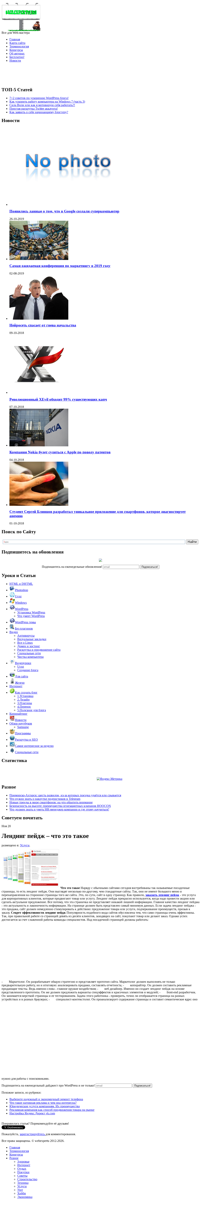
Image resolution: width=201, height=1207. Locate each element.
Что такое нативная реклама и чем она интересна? (43, 1102)
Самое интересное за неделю (34, 746)
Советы (22, 1175)
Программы (23, 733)
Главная (14, 39)
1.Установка (25, 696)
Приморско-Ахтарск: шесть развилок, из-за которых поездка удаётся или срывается (65, 795)
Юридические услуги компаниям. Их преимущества (44, 1106)
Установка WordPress (31, 612)
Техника (22, 1182)
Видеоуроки (23, 663)
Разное (13, 1158)
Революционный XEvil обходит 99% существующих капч (58, 399)
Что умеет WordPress (31, 616)
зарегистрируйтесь (33, 1134)
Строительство (27, 1179)
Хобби (21, 1193)
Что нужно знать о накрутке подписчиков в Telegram (44, 798)
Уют (20, 1190)
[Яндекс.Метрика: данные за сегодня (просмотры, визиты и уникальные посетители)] (109, 779)
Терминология (19, 46)
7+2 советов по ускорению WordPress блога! (39, 98)
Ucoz (18, 596)
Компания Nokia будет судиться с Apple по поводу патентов (60, 452)
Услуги (24, 845)
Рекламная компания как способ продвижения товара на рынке (51, 1109)
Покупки (23, 1172)
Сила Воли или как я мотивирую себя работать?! (42, 105)
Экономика (24, 1197)
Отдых (21, 1168)
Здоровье (23, 1161)
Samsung (23, 727)
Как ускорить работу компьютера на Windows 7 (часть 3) (47, 101)
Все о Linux (25, 642)
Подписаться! (150, 566)
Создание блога (27, 670)
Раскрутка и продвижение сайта (38, 649)
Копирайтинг (18, 713)
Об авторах (17, 53)
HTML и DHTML (21, 583)
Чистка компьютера (30, 656)
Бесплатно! (16, 57)
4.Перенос (24, 706)
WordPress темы (25, 622)
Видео (13, 632)
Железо (20, 682)
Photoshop (21, 590)
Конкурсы (16, 50)
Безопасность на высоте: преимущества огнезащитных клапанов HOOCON (60, 806)
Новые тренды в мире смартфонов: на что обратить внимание (51, 802)
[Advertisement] (100, 74)
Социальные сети (29, 653)
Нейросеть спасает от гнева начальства (42, 325)
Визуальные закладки (31, 639)
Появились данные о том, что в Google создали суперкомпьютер (64, 211)
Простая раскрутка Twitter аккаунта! (33, 108)
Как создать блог (26, 692)
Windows (21, 602)
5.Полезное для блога (31, 710)
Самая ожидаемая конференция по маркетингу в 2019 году (60, 266)
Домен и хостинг (28, 646)
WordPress (21, 609)
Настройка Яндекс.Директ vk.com (32, 1113)
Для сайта (21, 676)
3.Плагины (24, 703)
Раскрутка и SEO (26, 739)
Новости (15, 60)
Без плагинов (24, 628)
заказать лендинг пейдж (162, 895)
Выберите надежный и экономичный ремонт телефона (46, 1099)
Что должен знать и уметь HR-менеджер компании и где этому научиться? (59, 809)
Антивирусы (26, 635)
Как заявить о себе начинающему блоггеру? (38, 112)
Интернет (15, 686)
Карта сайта (17, 43)
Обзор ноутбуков (20, 723)
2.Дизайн (23, 699)
